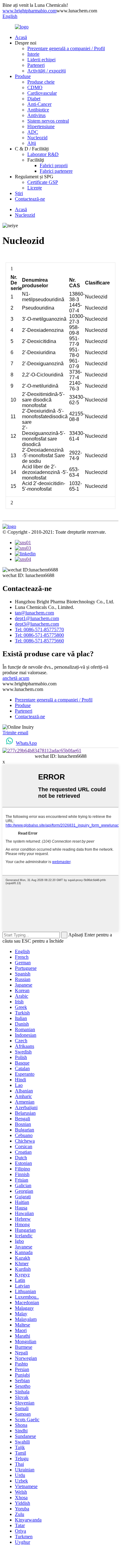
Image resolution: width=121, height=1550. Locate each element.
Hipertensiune (41, 126)
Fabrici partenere (56, 171)
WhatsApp (26, 743)
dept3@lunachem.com (37, 624)
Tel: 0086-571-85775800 (39, 635)
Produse (23, 76)
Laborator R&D (43, 154)
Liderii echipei (41, 59)
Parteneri (36, 65)
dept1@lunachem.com (37, 618)
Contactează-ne (30, 199)
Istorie (33, 54)
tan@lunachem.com (34, 612)
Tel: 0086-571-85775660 (39, 640)
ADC (32, 132)
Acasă (21, 37)
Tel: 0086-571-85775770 (39, 629)
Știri (19, 193)
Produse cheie (41, 82)
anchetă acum (15, 678)
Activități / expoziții (46, 70)
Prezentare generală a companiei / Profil (66, 48)
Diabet (33, 98)
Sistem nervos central (48, 121)
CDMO (35, 87)
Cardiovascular (42, 93)
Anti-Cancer (39, 104)
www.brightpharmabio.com (29, 10)
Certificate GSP (42, 182)
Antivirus (36, 115)
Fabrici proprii (54, 165)
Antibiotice (38, 109)
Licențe (34, 187)
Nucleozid (37, 137)
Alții (31, 143)
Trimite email (15, 732)
